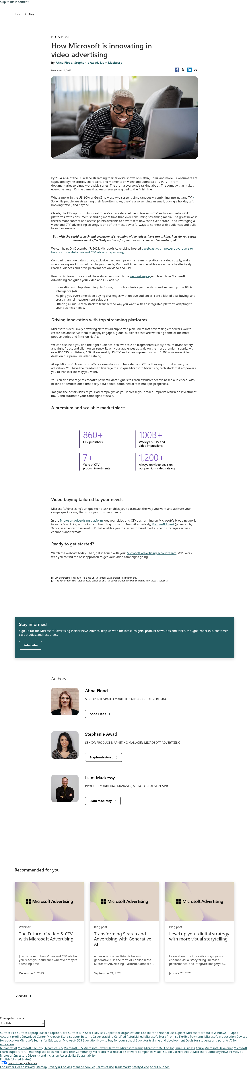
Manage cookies (84, 1067)
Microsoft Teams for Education (41, 1040)
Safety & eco (140, 1067)
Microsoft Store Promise (161, 1037)
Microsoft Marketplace (108, 1052)
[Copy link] (195, 70)
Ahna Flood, (64, 63)
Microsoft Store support (63, 1037)
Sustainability (86, 1056)
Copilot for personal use (157, 1033)
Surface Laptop (27, 1033)
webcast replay (140, 276)
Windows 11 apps (226, 1033)
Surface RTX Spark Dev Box (86, 1033)
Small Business (185, 1048)
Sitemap (41, 1067)
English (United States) (15, 1059)
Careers (178, 1052)
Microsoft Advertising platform (81, 520)
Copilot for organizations (123, 1033)
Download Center (34, 1037)
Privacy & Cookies (60, 1067)
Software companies (139, 1052)
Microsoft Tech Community (73, 1052)
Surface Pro (8, 1033)
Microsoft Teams (131, 1048)
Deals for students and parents (207, 1040)
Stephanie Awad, (86, 63)
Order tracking (103, 1037)
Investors (20, 1056)
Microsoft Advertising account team (151, 553)
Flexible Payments (191, 1037)
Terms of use (105, 1067)
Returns (86, 1037)
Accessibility (68, 1056)
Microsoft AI (8, 1048)
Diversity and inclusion (43, 1056)
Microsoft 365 (73, 1048)
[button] (177, 70)
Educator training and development (160, 1040)
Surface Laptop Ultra (53, 1033)
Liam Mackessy (111, 63)
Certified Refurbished (129, 1037)
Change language (12, 1018)
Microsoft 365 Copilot (159, 1048)
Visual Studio (163, 1052)
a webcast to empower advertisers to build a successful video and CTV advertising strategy (122, 250)
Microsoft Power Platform (101, 1048)
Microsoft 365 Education (80, 1040)
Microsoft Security (30, 1048)
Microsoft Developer (219, 1048)
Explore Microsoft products (194, 1033)
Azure (200, 1048)
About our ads (160, 1067)
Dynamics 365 (53, 1048)
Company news (218, 1052)
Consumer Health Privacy (17, 1067)
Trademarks (123, 1067)
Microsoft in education (220, 1037)
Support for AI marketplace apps (31, 1052)
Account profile (10, 1037)
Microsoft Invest (163, 524)
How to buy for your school (116, 1040)
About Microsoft (195, 1052)
